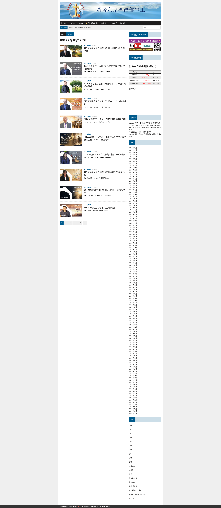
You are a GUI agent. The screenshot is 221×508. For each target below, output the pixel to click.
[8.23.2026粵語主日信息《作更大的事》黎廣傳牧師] (71, 56)
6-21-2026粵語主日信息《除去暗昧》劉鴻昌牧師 (104, 191)
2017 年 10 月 (133, 378)
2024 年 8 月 (133, 201)
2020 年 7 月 (133, 309)
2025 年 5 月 (133, 181)
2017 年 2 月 (133, 393)
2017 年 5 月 (133, 387)
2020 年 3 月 (133, 318)
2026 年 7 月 (133, 150)
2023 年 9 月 (133, 225)
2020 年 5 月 (133, 314)
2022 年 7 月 (133, 256)
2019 (130, 434)
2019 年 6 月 (133, 338)
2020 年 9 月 (133, 305)
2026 (85, 45)
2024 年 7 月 (133, 203)
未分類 (131, 470)
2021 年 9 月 (133, 278)
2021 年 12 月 (133, 272)
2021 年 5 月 (133, 287)
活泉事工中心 (133, 478)
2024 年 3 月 (133, 212)
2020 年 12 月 (133, 298)
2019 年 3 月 (133, 345)
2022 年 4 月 (133, 263)
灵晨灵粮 (80, 23)
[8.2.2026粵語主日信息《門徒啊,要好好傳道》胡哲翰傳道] (71, 91)
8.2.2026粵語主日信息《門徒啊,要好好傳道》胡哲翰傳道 (105, 85)
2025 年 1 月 (133, 190)
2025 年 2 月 (133, 188)
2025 (130, 458)
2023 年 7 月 (133, 230)
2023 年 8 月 (133, 227)
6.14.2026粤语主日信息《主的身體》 (100, 207)
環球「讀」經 (105, 23)
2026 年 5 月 (133, 154)
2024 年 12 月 (133, 192)
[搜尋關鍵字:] (152, 27)
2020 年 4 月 (133, 316)
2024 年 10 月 (133, 197)
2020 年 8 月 (133, 307)
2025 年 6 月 (133, 179)
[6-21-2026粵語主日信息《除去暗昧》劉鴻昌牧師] (71, 198)
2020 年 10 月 (133, 303)
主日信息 (72, 23)
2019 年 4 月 (133, 342)
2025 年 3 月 (133, 185)
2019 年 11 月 (133, 327)
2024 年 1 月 (133, 216)
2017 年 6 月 (133, 384)
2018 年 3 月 (133, 367)
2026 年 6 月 (133, 152)
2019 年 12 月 (133, 325)
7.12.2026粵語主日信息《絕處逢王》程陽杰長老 (105, 136)
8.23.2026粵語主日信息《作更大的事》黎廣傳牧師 (104, 49)
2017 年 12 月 (133, 373)
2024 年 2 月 (133, 214)
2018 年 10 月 (133, 354)
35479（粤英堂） (156, 80)
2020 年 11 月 (133, 300)
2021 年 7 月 (133, 283)
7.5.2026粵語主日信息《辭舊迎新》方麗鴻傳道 (104, 154)
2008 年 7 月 (133, 413)
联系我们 (122, 23)
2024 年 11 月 (133, 194)
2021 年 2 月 (133, 294)
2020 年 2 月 (133, 320)
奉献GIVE (114, 23)
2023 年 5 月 (133, 234)
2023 (130, 450)
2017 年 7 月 (133, 382)
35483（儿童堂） (156, 83)
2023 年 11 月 (133, 221)
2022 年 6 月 (133, 258)
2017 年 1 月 (133, 396)
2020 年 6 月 (133, 311)
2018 (130, 430)
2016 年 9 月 (133, 402)
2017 (130, 426)
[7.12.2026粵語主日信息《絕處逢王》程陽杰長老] (71, 145)
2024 (130, 454)
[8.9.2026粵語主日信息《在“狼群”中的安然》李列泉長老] (71, 74)
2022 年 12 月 (133, 245)
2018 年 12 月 (133, 351)
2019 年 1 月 (133, 349)
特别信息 (132, 482)
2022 (130, 446)
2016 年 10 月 (133, 400)
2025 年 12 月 (133, 166)
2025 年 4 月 (133, 183)
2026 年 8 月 (133, 148)
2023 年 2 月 (133, 241)
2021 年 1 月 (133, 296)
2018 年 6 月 (133, 360)
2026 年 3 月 (133, 159)
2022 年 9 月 (133, 252)
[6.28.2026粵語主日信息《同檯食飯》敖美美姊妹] (71, 180)
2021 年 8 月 (133, 281)
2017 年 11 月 (133, 376)
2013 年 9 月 (133, 407)
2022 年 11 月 (133, 247)
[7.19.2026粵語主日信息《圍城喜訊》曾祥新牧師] (71, 127)
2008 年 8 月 (133, 411)
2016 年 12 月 (133, 398)
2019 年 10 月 (133, 329)
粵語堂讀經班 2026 (135, 490)
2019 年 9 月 (133, 331)
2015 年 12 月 (133, 404)
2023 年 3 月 (133, 239)
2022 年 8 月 (133, 254)
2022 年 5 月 (133, 261)
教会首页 (63, 23)
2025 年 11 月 (133, 168)
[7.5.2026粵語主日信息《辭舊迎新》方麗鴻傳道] (71, 162)
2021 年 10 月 (133, 276)
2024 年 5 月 (133, 208)
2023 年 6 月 (133, 232)
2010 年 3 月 (133, 409)
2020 (130, 438)
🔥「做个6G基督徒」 (91, 23)
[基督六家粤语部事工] (110, 10)
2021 (130, 442)
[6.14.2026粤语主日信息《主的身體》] (71, 215)
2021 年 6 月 (133, 285)
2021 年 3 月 (133, 292)
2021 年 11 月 (133, 274)
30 (80, 223)
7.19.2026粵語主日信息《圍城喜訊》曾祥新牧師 (105, 118)
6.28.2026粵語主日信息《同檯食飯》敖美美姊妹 (104, 173)
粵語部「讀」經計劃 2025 (137, 494)
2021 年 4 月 (133, 289)
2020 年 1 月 (133, 323)
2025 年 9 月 (133, 172)
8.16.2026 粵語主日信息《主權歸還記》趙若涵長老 (144, 125)
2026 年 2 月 (133, 161)
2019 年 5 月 (133, 340)
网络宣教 (132, 498)
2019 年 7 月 (133, 336)
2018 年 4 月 (133, 365)
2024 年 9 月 (133, 199)
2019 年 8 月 (133, 334)
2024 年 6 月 (133, 205)
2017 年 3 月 (133, 391)
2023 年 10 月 (133, 223)
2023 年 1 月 (133, 243)
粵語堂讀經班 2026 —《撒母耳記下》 (140, 132)
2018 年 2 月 (133, 369)
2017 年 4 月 (133, 389)
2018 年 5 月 (133, 362)
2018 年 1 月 (133, 371)
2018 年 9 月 (133, 356)
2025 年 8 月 (133, 174)
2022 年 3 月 (133, 265)
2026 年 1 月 (133, 163)
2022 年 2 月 (133, 267)
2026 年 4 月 (133, 157)
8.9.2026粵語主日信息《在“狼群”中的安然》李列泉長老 (104, 67)
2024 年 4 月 (133, 210)
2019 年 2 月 (133, 347)
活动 (130, 474)
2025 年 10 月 (133, 170)
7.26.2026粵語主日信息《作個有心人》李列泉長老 (105, 102)
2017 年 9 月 (133, 380)
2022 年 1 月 (133, 269)
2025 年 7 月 (133, 177)
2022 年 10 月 (133, 250)
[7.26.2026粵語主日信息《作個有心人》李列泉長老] (71, 109)
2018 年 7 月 (133, 358)
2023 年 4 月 (133, 236)
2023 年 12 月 (133, 219)
